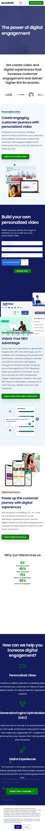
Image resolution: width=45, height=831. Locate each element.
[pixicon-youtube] (16, 788)
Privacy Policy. (36, 816)
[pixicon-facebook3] (4, 788)
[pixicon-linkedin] (12, 788)
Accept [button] (18, 827)
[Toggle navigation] (21, 3)
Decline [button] (27, 827)
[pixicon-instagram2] (8, 788)
